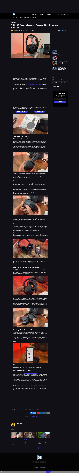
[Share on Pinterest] (64, 30)
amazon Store (39, 111)
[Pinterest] (8, 70)
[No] (50, 471)
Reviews (36, 14)
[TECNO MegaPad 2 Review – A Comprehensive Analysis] (44, 435)
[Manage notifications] (1, 471)
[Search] (60, 14)
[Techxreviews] (14, 14)
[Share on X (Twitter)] (62, 30)
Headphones (14, 22)
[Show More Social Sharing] (67, 30)
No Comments (28, 30)
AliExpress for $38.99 (30, 84)
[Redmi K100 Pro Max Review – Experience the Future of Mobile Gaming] (30, 435)
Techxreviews (38, 467)
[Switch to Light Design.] (58, 14)
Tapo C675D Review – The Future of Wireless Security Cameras (16, 442)
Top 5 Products (42, 14)
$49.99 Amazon (38, 84)
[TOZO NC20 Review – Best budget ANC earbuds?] (54, 58)
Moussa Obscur (16, 30)
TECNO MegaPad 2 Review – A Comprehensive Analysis (43, 441)
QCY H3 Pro (34, 409)
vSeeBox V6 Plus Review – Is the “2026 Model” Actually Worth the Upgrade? (63, 52)
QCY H (15, 409)
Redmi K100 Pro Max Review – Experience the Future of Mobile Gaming (26, 17)
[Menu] (11, 14)
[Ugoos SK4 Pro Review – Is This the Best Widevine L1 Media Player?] (54, 63)
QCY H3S (38, 409)
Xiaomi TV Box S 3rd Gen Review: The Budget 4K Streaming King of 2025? (62, 68)
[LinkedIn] (8, 67)
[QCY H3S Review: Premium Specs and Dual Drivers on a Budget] (30, 45)
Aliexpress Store (22, 111)
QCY (12, 409)
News (33, 14)
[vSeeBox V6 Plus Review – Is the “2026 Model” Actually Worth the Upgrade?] (54, 52)
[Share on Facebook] (61, 30)
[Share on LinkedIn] (65, 30)
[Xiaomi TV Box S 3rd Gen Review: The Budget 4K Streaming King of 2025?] (54, 68)
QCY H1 (18, 409)
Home (29, 14)
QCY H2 (22, 409)
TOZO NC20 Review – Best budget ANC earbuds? (62, 57)
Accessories (48, 14)
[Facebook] (8, 63)
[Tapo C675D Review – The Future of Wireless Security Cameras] (17, 435)
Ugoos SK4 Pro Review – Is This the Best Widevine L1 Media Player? (62, 62)
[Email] (8, 72)
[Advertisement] (27, 6)
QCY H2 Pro (25, 409)
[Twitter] (8, 65)
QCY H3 (30, 409)
